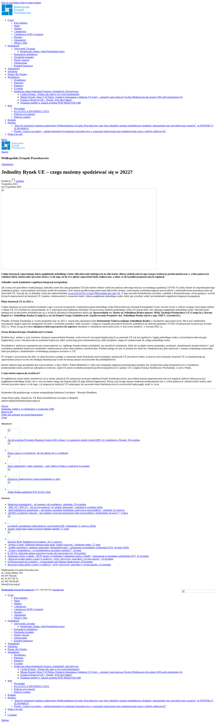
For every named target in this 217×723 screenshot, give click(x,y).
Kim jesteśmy (21, 23)
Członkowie (20, 31)
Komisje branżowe (23, 65)
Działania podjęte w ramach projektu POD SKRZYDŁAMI (50, 102)
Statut (17, 25)
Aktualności (20, 40)
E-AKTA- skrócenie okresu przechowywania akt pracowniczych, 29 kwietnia (47, 553)
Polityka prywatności (24, 114)
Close (4, 417)
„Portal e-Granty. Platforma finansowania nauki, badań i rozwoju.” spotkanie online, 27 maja (54, 544)
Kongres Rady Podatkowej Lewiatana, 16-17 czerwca (35, 541)
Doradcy (18, 37)
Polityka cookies (22, 117)
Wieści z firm (20, 43)
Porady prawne (21, 60)
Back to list (7, 411)
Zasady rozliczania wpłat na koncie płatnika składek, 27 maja (38, 528)
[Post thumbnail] (14, 437)
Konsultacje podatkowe (26, 54)
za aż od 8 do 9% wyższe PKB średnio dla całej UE (94, 293)
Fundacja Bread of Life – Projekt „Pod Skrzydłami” (46, 100)
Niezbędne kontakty (24, 57)
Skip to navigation (10, 2)
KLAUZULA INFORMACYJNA (31, 111)
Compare (12, 714)
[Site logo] (16, 14)
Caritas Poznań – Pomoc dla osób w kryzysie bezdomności (49, 94)
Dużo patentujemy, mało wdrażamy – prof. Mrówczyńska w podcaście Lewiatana (49, 466)
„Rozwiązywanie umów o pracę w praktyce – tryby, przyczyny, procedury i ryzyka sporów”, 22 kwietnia (60, 559)
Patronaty (19, 82)
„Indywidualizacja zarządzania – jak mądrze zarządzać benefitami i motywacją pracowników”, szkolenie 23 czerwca (66, 510)
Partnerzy (19, 85)
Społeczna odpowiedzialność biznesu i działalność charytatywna (46, 91)
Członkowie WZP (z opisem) (28, 34)
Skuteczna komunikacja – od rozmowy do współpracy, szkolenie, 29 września (47, 504)
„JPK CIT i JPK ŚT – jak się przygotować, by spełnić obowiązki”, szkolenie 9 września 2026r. (55, 507)
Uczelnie (18, 88)
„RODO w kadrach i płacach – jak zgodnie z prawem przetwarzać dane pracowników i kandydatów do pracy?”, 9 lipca (68, 513)
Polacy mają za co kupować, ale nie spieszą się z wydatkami (38, 453)
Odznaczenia (20, 62)
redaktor (20, 181)
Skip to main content (30, 2)
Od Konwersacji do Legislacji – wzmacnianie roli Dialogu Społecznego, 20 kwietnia (50, 561)
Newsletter (19, 108)
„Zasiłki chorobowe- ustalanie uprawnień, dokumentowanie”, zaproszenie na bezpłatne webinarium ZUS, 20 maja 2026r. (68, 547)
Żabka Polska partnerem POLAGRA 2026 (29, 492)
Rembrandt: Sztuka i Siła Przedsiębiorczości (42, 51)
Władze (18, 28)
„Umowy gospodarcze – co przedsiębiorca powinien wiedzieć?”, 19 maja (44, 550)
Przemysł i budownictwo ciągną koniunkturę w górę (34, 479)
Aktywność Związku (24, 48)
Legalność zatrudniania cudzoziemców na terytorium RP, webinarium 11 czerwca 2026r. (52, 526)
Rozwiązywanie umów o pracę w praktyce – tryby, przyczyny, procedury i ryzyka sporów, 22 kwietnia (59, 564)
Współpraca (20, 80)
